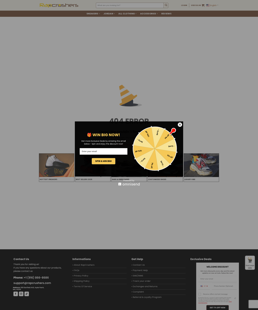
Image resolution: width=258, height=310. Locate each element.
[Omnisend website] (129, 182)
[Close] (180, 124)
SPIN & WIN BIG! (103, 161)
